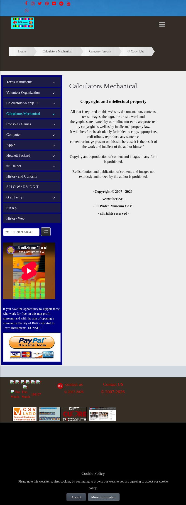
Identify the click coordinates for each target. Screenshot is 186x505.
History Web (15, 218)
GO (46, 231)
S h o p (11, 208)
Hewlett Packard (18, 155)
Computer (13, 134)
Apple (10, 145)
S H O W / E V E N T (22, 187)
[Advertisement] (45, 435)
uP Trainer (13, 166)
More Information (103, 497)
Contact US (113, 384)
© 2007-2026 (73, 392)
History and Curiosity (21, 176)
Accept (76, 497)
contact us (74, 384)
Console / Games (18, 124)
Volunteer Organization (23, 92)
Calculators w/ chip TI (22, 103)
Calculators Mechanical (23, 114)
